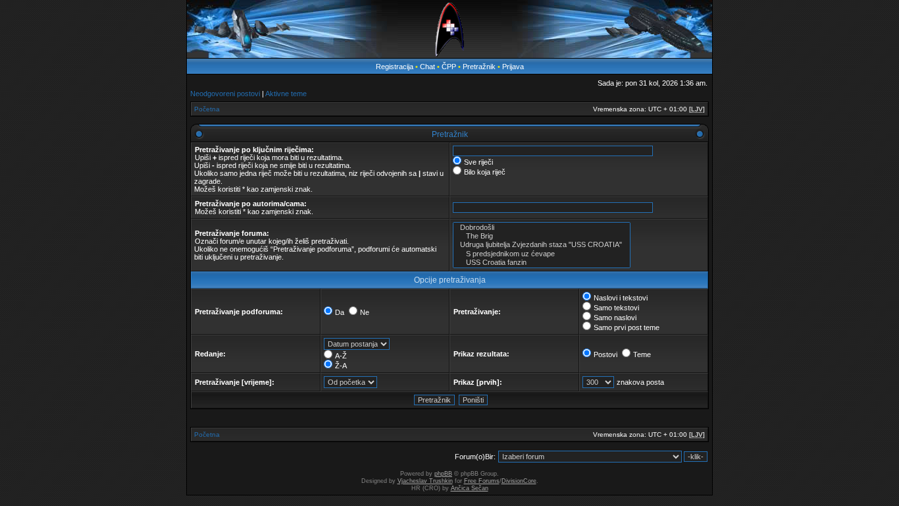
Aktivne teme (286, 94)
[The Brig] (541, 236)
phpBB (443, 473)
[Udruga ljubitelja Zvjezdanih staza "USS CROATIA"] (541, 244)
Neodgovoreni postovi (225, 94)
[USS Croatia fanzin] (541, 262)
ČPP (449, 66)
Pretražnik (479, 66)
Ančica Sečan (469, 488)
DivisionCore (518, 481)
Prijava (513, 66)
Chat (428, 66)
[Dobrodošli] (541, 227)
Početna (207, 109)
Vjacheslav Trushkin (425, 481)
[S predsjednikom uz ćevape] (541, 254)
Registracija (394, 66)
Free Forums (482, 481)
